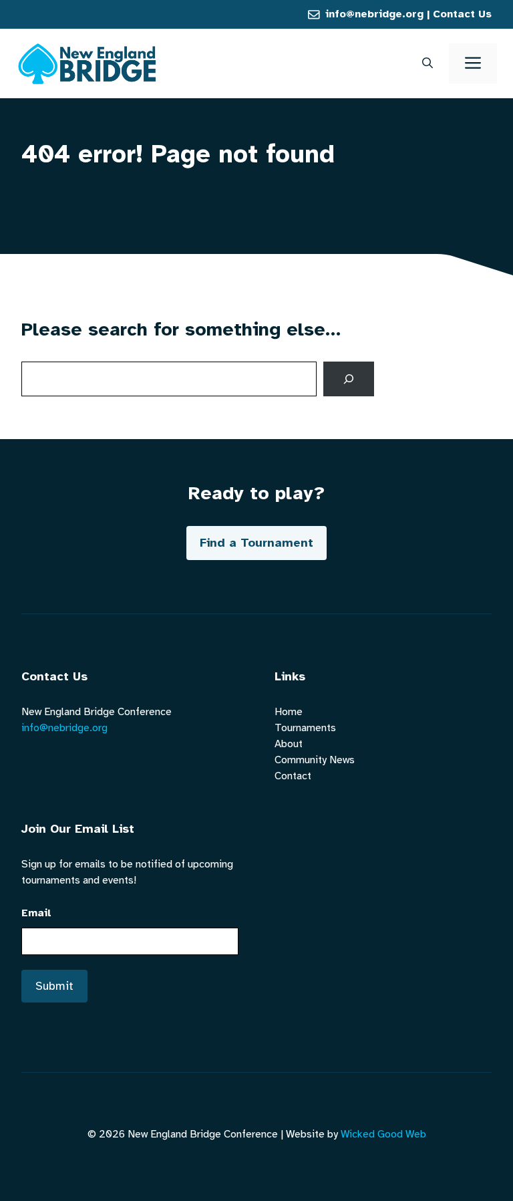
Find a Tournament (256, 542)
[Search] (348, 379)
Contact (293, 776)
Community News (315, 760)
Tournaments (305, 728)
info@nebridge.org (374, 14)
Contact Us (462, 14)
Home (289, 711)
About (289, 744)
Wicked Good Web (383, 1134)
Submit (54, 985)
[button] (427, 63)
